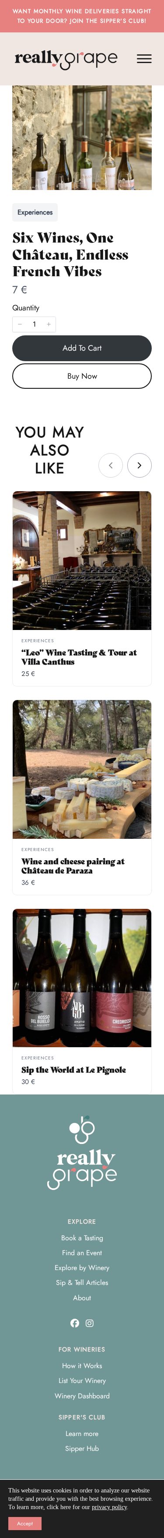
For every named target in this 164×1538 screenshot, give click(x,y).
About (82, 1298)
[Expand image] (140, 96)
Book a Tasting (82, 1238)
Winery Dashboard (82, 1396)
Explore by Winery (82, 1268)
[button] (20, 324)
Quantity (25, 307)
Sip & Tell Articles (82, 1283)
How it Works (82, 1366)
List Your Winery (82, 1381)
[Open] (144, 59)
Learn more (82, 1434)
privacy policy (109, 1507)
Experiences (34, 212)
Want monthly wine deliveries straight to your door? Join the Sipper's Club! (82, 16)
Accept (25, 1523)
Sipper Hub (82, 1448)
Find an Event (82, 1253)
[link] (139, 465)
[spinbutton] (34, 324)
